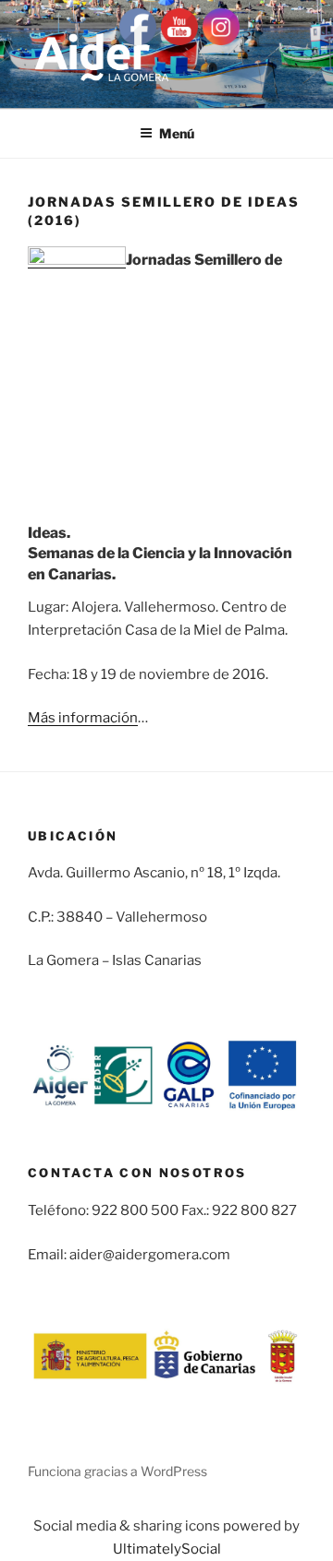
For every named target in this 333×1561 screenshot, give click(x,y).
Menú (176, 133)
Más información (83, 717)
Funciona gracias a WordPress (117, 1471)
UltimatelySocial (167, 1549)
